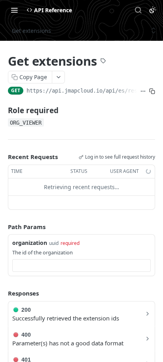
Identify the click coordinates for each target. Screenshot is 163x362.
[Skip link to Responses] (2, 293)
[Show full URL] (143, 91)
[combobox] (81, 265)
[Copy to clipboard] (152, 91)
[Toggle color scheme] (152, 10)
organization (29, 242)
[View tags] (103, 61)
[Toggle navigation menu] (14, 10)
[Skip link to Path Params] (2, 226)
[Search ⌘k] (138, 10)
